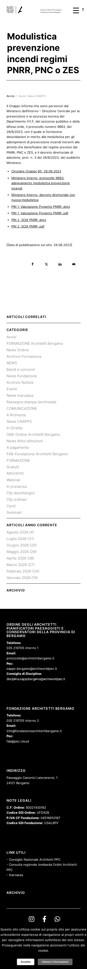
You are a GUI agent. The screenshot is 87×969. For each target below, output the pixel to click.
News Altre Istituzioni (25, 441)
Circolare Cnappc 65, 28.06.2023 (36, 171)
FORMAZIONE (18, 460)
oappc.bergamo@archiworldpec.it (32, 668)
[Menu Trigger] (76, 10)
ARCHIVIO (15, 473)
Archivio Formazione (24, 356)
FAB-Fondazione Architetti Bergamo (37, 454)
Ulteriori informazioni (55, 961)
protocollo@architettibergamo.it (30, 658)
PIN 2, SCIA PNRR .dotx (28, 220)
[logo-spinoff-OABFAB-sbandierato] (36, 9)
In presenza (17, 486)
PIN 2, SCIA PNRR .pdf (27, 226)
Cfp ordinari (17, 499)
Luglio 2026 (17, 538)
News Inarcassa (20, 395)
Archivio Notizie (20, 382)
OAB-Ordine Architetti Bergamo (33, 434)
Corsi (11, 506)
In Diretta (14, 428)
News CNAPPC (36, 96)
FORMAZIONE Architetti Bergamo (35, 343)
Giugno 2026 (18, 545)
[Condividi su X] (46, 264)
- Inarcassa (15, 875)
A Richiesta (16, 415)
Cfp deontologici (21, 493)
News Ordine (18, 350)
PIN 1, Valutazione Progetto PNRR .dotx (40, 206)
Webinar (14, 480)
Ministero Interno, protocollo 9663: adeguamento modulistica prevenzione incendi (40, 183)
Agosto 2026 (17, 532)
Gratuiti (13, 467)
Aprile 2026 (16, 558)
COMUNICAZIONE (22, 408)
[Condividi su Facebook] (32, 264)
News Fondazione (22, 376)
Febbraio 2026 (19, 571)
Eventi (12, 389)
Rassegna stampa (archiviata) (31, 402)
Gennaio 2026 (18, 577)
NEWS (12, 363)
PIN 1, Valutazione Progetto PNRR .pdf (39, 213)
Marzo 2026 (17, 564)
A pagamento (18, 447)
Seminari (14, 512)
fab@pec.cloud (18, 741)
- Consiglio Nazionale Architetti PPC (33, 859)
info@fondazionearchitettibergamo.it (34, 731)
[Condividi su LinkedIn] (60, 264)
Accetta (25, 961)
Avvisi (22, 96)
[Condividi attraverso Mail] (73, 264)
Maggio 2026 (18, 551)
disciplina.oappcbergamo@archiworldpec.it (36, 679)
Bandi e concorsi (21, 369)
